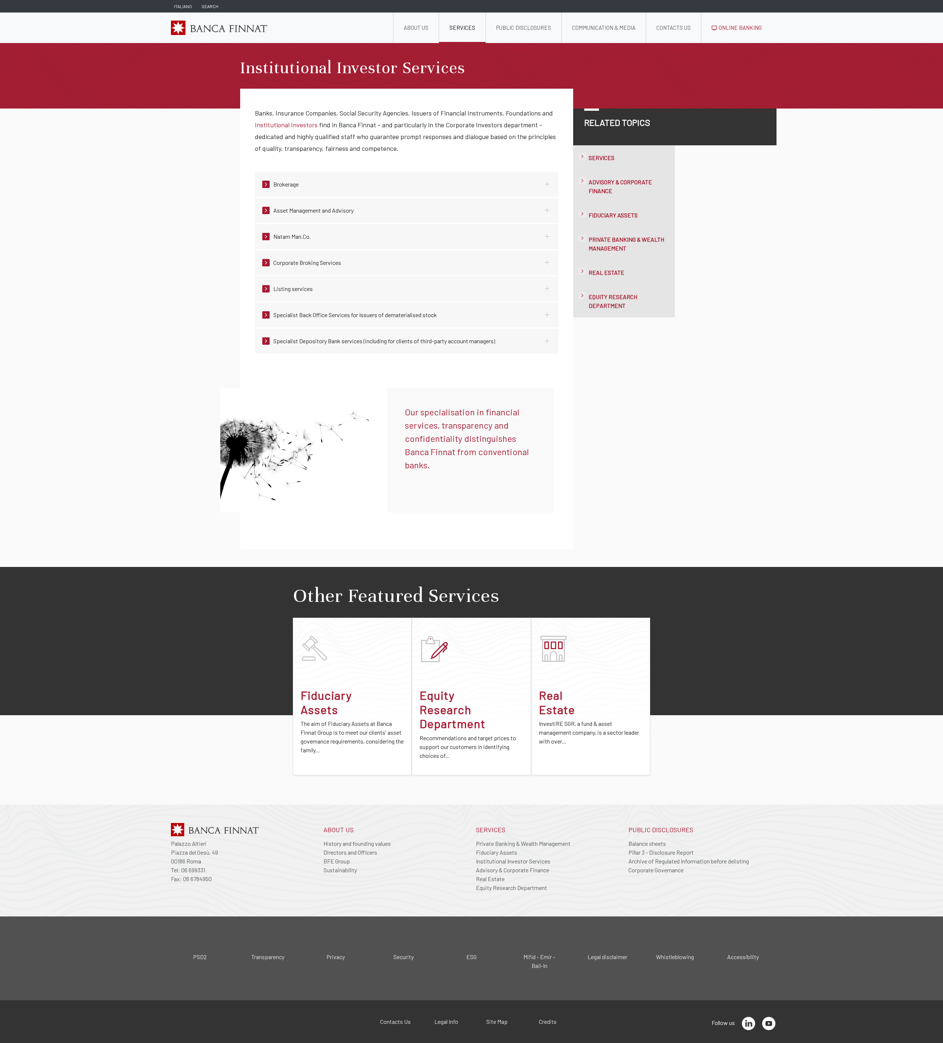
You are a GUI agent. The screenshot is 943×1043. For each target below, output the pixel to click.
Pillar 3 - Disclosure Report (661, 852)
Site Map (497, 1021)
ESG (471, 956)
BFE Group (336, 861)
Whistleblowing (675, 956)
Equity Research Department (511, 887)
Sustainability (340, 869)
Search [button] (209, 6)
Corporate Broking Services (307, 262)
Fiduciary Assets (613, 215)
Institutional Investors (286, 125)
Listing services (293, 288)
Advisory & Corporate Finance (512, 869)
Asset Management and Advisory (313, 210)
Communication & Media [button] (603, 27)
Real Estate (606, 272)
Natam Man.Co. (292, 236)
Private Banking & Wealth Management (523, 843)
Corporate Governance (656, 869)
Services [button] (462, 27)
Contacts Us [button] (673, 27)
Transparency (267, 956)
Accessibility (743, 956)
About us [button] (416, 27)
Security (403, 956)
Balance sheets (647, 843)
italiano (183, 6)
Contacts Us (395, 1021)
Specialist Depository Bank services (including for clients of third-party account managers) (384, 340)
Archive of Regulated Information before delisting (688, 861)
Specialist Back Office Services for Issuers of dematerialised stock (355, 314)
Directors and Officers (350, 852)
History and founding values (357, 843)
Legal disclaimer (607, 956)
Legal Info (446, 1021)
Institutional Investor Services (513, 861)
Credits (548, 1021)
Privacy (335, 956)
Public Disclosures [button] (523, 27)
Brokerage (286, 184)
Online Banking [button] (740, 27)
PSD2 (200, 956)
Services (601, 157)
